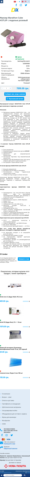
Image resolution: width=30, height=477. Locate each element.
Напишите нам (9, 443)
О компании (6, 394)
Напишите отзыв (24, 259)
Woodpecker (6, 420)
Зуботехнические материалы (11, 407)
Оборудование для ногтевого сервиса (14, 414)
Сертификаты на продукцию (11, 404)
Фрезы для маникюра (9, 417)
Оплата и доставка (8, 400)
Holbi (28, 472)
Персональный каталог (16, 99)
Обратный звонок (10, 448)
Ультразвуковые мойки (9, 410)
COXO (4, 424)
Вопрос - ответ (7, 397)
